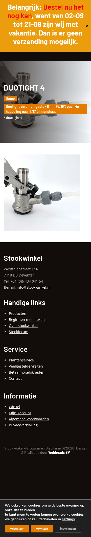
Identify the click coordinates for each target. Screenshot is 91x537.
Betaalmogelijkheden (26, 372)
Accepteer (17, 529)
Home (10, 99)
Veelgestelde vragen (26, 366)
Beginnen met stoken (27, 319)
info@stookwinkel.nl (34, 287)
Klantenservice (21, 360)
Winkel (14, 406)
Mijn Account (20, 412)
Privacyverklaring (23, 425)
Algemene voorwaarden (29, 419)
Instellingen (68, 529)
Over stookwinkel (23, 325)
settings (68, 519)
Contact (15, 378)
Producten (17, 313)
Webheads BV (59, 452)
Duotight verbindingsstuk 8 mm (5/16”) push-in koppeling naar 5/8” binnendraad (42, 109)
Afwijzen (42, 529)
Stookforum (18, 331)
